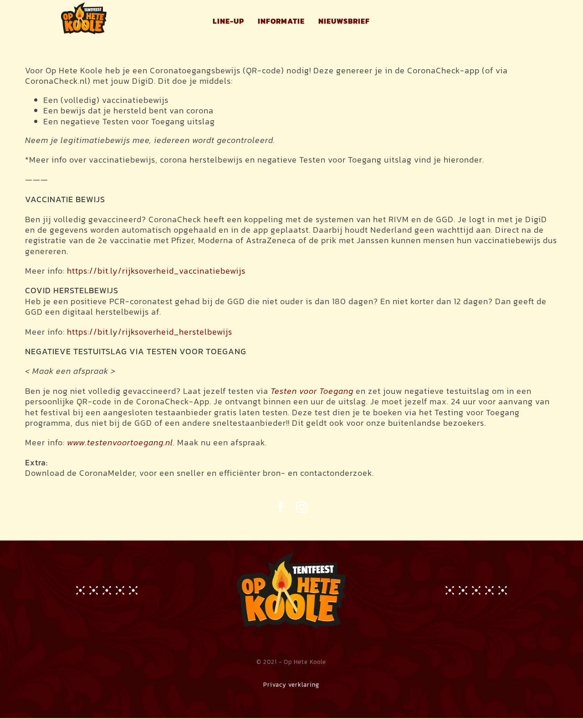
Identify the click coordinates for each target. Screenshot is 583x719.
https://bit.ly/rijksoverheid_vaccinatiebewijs (156, 271)
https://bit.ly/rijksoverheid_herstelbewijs (149, 332)
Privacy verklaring (291, 684)
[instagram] (302, 507)
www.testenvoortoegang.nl (120, 442)
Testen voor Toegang (312, 391)
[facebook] (281, 507)
